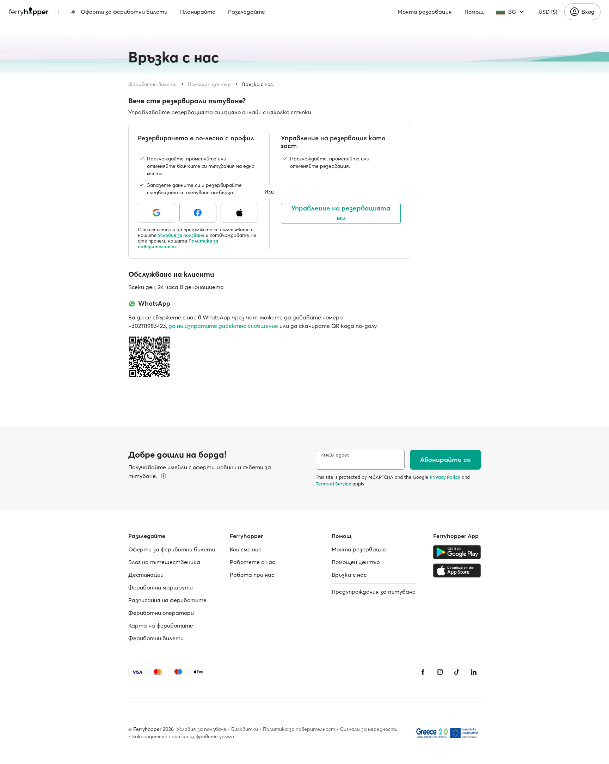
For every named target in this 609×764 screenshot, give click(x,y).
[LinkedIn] (474, 672)
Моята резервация (425, 11)
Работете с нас (252, 562)
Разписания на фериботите (167, 600)
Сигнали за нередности (369, 729)
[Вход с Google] (156, 212)
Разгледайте (246, 11)
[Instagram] (440, 672)
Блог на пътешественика (164, 562)
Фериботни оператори (161, 612)
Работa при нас (252, 574)
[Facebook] (423, 672)
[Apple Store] (457, 570)
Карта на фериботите (160, 625)
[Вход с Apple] (239, 212)
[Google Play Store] (457, 552)
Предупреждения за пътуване (374, 591)
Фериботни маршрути (160, 587)
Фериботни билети (152, 84)
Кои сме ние (246, 549)
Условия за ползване (181, 235)
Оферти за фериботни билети (124, 11)
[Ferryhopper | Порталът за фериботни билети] (28, 11)
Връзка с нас (257, 84)
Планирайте (197, 11)
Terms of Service (333, 484)
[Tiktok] (457, 672)
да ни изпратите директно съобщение (223, 325)
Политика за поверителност (299, 729)
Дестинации (146, 574)
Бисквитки (244, 729)
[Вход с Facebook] (198, 212)
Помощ (474, 11)
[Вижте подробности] (163, 476)
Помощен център (209, 84)
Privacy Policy (445, 477)
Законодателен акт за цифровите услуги (183, 736)
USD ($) (548, 11)
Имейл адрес (334, 455)
